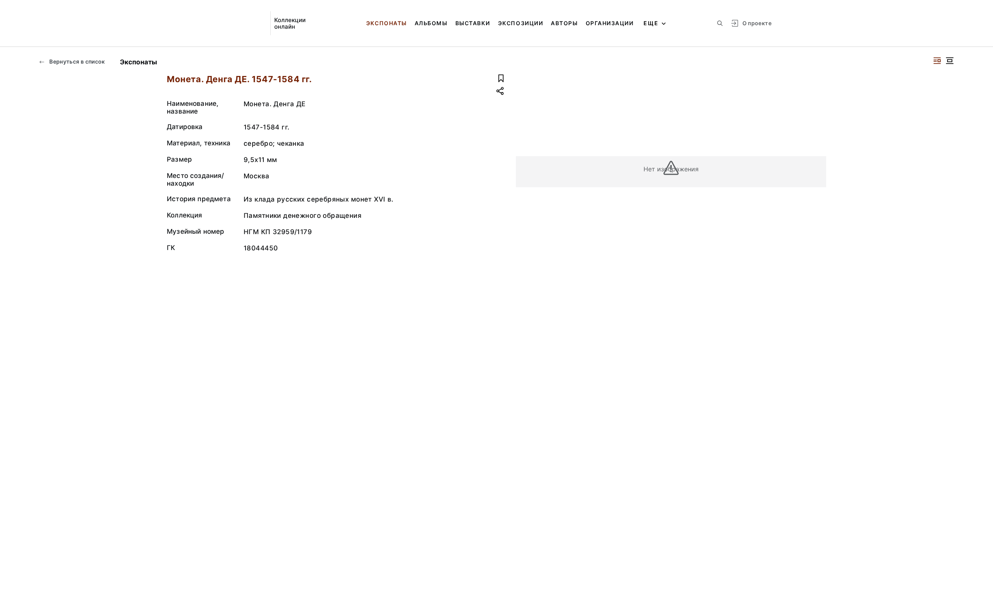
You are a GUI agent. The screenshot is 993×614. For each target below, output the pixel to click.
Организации (610, 23)
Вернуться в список (76, 61)
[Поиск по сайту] (720, 23)
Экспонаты (386, 23)
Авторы (564, 23)
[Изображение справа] (937, 60)
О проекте (757, 23)
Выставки (472, 23)
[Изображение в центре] (949, 60)
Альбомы (431, 23)
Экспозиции (520, 23)
